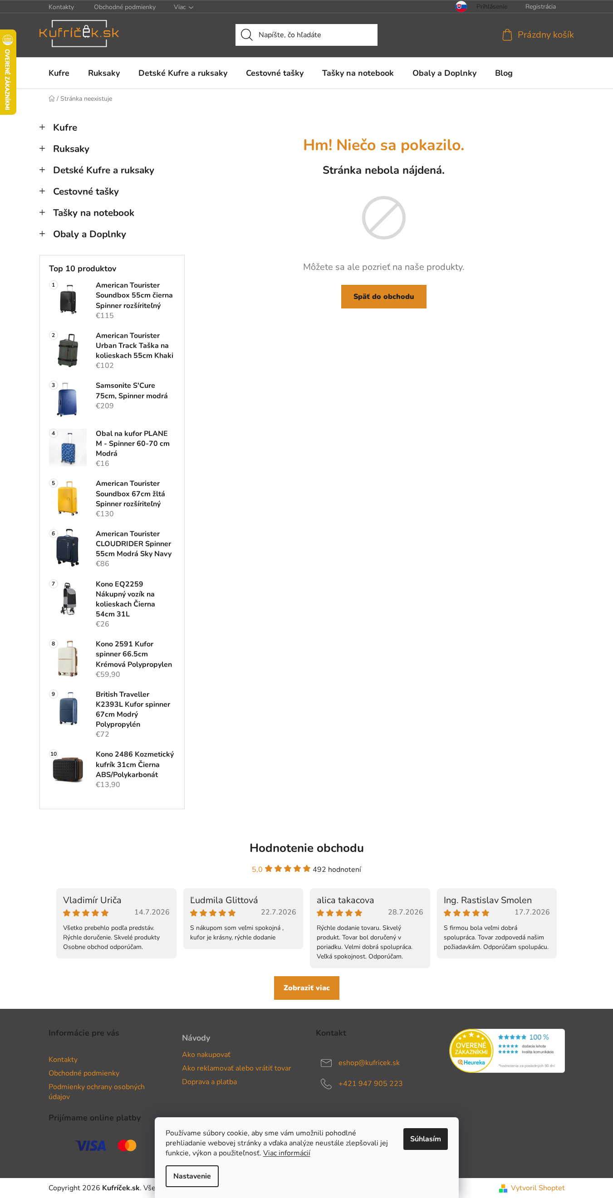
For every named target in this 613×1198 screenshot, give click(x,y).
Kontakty (61, 7)
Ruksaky (71, 148)
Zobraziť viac (307, 988)
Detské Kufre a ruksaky (103, 170)
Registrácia (540, 6)
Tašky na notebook (93, 212)
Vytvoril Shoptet (538, 1188)
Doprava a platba (209, 1082)
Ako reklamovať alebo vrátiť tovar (236, 1068)
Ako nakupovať (206, 1055)
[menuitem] (58, 73)
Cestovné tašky (86, 191)
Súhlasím (425, 1139)
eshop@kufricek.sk (369, 1063)
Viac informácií (286, 1153)
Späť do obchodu (383, 297)
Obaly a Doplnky (89, 234)
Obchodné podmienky (125, 7)
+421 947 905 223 (370, 1084)
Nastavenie (192, 1176)
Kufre (65, 127)
